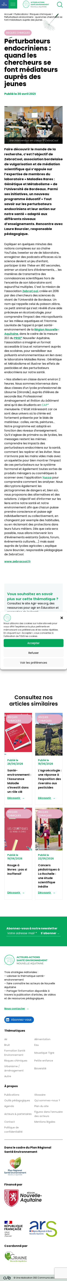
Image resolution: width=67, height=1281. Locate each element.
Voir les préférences (33, 662)
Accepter (33, 643)
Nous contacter (14, 1008)
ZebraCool (30, 291)
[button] (61, 618)
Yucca (46, 477)
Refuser (33, 653)
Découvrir (14, 798)
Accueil (8, 14)
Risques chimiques (40, 14)
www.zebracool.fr (17, 561)
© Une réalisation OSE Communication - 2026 (39, 1277)
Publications (21, 14)
